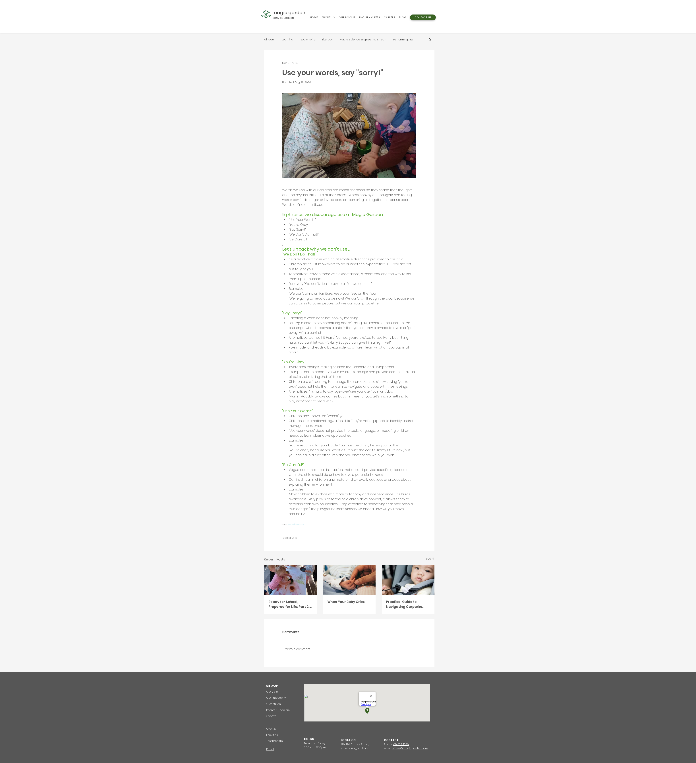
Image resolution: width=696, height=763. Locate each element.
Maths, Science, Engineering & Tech (363, 39)
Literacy (327, 39)
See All (430, 558)
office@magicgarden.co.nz (410, 748)
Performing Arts (403, 39)
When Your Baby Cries (346, 601)
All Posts (269, 39)
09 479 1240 (401, 744)
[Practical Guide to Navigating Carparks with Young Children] (408, 580)
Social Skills (307, 39)
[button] (430, 39)
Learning (287, 39)
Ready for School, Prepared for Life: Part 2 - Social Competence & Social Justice (289, 604)
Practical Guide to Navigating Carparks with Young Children (404, 604)
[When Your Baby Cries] (349, 580)
